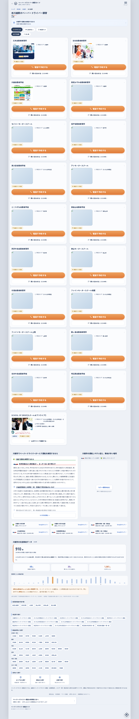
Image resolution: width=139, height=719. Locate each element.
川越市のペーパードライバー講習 (22, 618)
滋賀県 (21, 655)
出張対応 (30, 29)
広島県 (34, 661)
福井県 (34, 649)
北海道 (14, 636)
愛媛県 (60, 661)
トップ (13, 9)
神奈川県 (54, 642)
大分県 (40, 668)
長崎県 (27, 668)
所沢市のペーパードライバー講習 (116, 618)
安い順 (27, 34)
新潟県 (14, 649)
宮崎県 (47, 668)
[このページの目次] (126, 714)
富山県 (21, 649)
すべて (18, 29)
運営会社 (51, 694)
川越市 (24, 9)
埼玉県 (18, 9)
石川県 (27, 649)
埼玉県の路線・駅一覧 (103, 625)
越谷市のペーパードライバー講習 (22, 622)
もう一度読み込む (104, 487)
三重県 (14, 655)
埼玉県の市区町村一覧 (88, 625)
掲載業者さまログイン (84, 694)
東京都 (47, 642)
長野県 (47, 649)
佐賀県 (21, 668)
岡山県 (27, 661)
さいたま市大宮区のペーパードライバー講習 (67, 625)
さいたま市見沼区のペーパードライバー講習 (46, 622)
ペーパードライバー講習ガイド (20, 707)
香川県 (53, 661)
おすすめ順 (16, 34)
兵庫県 (40, 655)
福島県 (53, 636)
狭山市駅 (38, 605)
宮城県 (34, 636)
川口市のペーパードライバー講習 (69, 618)
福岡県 (14, 668)
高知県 (66, 661)
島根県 (21, 661)
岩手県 (27, 636)
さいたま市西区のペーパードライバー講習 (45, 618)
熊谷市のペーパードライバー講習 (22, 625)
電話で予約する (41, 67)
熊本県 (34, 668)
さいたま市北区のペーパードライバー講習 (92, 618)
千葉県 (40, 642)
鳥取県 (14, 661)
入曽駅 (31, 605)
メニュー (126, 4)
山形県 (47, 636)
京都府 (27, 655)
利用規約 (57, 694)
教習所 (42, 29)
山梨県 (40, 649)
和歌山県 (54, 655)
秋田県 (40, 636)
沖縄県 (61, 668)
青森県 (21, 636)
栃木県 (21, 642)
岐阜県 (53, 649)
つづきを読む (44, 515)
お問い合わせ (72, 694)
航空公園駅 (16, 605)
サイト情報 (65, 694)
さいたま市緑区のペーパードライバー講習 (72, 622)
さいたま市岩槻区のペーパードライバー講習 (99, 622)
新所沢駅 (23, 605)
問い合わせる (41, 73)
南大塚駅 (53, 605)
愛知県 (66, 649)
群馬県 (27, 642)
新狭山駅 (45, 605)
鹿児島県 (54, 668)
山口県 (40, 661)
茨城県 (14, 642)
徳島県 (47, 661)
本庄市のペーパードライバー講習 (43, 625)
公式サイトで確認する (39, 441)
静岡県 (60, 649)
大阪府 (34, 655)
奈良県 (47, 655)
